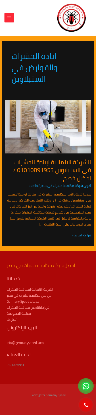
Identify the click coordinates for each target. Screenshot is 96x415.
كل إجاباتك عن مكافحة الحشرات (28, 307)
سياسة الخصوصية (19, 313)
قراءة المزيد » (81, 235)
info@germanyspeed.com (25, 343)
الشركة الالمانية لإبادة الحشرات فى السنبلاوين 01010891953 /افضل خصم (52, 170)
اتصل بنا (12, 319)
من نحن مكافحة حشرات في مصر (29, 295)
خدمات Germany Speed (23, 301)
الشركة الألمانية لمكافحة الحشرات (30, 289)
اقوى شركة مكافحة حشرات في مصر (65, 186)
